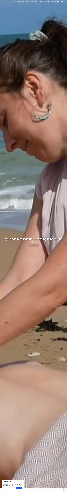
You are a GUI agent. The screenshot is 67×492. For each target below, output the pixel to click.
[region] (13, 485)
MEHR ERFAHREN (33, 245)
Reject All (12, 487)
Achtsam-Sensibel (8, 2)
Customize (6, 487)
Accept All (19, 487)
